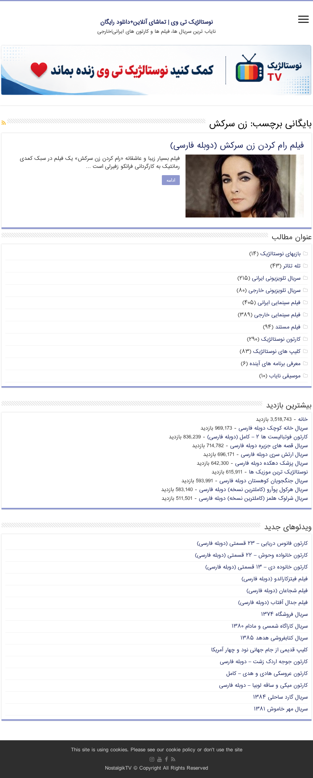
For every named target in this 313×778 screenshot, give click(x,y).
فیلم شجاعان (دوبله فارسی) (277, 591)
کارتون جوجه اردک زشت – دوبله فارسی (264, 662)
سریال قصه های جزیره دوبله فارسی (269, 446)
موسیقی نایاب (284, 376)
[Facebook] (166, 759)
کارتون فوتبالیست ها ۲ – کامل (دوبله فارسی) (257, 437)
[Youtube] (159, 759)
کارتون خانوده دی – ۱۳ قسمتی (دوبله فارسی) (256, 567)
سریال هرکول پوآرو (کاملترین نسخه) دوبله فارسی (253, 490)
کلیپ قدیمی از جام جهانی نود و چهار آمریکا (259, 650)
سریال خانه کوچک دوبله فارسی (273, 428)
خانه (303, 419)
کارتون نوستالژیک (280, 339)
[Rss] (173, 759)
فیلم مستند (287, 327)
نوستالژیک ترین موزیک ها (278, 472)
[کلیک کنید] (156, 71)
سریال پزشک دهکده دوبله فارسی (271, 463)
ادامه (170, 180)
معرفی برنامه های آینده (275, 364)
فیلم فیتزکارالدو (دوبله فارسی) (275, 579)
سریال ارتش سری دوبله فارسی (274, 454)
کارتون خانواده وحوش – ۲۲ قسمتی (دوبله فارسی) (251, 555)
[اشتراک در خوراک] (4, 123)
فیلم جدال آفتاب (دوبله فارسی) (273, 602)
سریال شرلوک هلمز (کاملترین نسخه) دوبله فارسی (253, 498)
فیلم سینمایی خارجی (277, 315)
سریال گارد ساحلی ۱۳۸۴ (280, 697)
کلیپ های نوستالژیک (276, 351)
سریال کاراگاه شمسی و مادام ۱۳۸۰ (270, 626)
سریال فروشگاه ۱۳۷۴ (284, 614)
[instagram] (152, 759)
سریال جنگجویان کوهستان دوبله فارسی (263, 481)
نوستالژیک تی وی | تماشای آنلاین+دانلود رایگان (156, 22)
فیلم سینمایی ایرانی (279, 303)
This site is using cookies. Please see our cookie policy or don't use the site (156, 750)
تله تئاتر (291, 266)
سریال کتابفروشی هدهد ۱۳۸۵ (274, 638)
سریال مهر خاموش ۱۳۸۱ (281, 709)
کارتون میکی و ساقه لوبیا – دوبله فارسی (263, 685)
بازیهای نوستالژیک (280, 254)
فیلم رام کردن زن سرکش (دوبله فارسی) (237, 146)
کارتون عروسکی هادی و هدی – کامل (267, 673)
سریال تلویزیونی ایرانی (276, 278)
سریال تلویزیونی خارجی (274, 290)
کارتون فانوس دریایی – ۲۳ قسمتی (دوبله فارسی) (252, 543)
